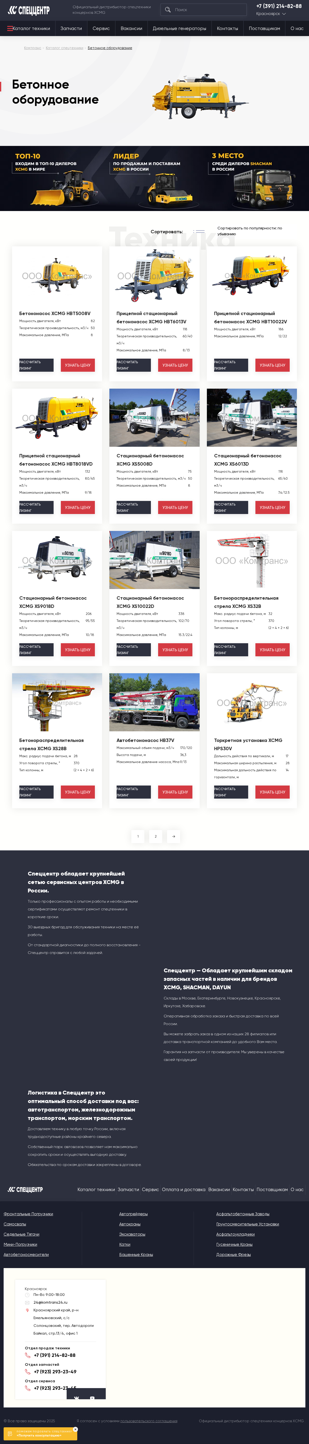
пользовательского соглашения (148, 1421)
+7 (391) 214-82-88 (279, 6)
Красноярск (268, 14)
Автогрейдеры (133, 1213)
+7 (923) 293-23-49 (55, 1372)
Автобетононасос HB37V (145, 740)
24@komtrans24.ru (50, 1302)
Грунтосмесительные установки (247, 1224)
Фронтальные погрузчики (28, 1213)
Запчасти (71, 28)
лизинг (30, 365)
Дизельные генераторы (179, 28)
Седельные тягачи (21, 1234)
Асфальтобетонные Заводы (242, 1213)
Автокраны (129, 1224)
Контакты (227, 28)
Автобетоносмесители (26, 1254)
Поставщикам (264, 28)
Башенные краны (136, 1254)
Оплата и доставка (183, 1189)
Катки (124, 1244)
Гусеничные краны (234, 1244)
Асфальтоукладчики (235, 1234)
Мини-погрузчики (20, 1244)
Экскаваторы (132, 1234)
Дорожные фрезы (233, 1254)
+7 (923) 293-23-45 (55, 1388)
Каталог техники (31, 28)
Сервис (101, 28)
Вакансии (131, 28)
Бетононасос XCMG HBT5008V (55, 313)
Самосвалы (15, 1224)
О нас (297, 28)
